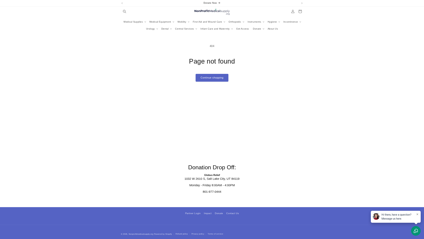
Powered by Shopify (163, 234)
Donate (219, 213)
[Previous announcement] (122, 3)
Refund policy (182, 234)
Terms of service (215, 234)
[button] (124, 11)
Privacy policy (197, 234)
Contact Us (232, 213)
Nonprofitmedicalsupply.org (141, 234)
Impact (208, 213)
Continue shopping (212, 77)
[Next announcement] (302, 3)
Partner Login (193, 213)
